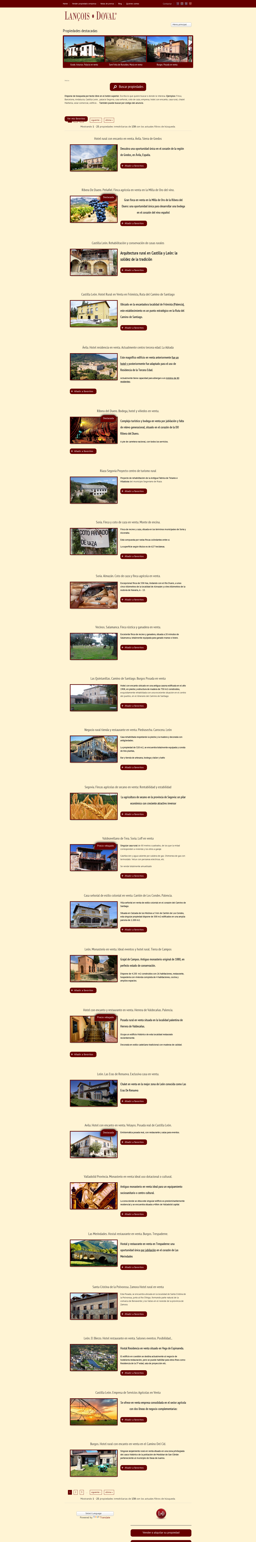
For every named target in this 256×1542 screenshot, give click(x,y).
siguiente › (95, 120)
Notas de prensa (107, 4)
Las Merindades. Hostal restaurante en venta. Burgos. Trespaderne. (128, 1234)
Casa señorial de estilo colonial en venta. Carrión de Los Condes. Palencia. (128, 896)
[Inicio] (91, 16)
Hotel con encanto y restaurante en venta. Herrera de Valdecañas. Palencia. (128, 1010)
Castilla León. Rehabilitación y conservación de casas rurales (128, 243)
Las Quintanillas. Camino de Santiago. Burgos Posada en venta (128, 678)
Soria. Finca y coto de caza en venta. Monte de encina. (128, 522)
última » (109, 120)
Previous (58, 51)
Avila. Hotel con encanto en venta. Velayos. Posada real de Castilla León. (128, 1125)
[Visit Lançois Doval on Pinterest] (190, 4)
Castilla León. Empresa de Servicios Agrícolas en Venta (128, 1393)
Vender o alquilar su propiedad (161, 1533)
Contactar (167, 3)
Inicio (67, 81)
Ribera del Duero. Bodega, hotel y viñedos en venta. (128, 411)
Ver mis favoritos (76, 118)
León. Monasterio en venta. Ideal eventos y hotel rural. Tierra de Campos (128, 949)
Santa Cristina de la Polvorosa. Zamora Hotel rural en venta (128, 1287)
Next (197, 51)
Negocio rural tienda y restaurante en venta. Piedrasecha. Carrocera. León (128, 730)
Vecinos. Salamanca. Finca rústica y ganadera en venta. (128, 627)
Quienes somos (132, 4)
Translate (105, 1517)
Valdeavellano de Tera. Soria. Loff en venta (128, 838)
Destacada (108, 197)
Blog (120, 4)
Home (65, 4)
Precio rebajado (105, 846)
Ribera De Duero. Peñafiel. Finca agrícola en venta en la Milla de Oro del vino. (128, 190)
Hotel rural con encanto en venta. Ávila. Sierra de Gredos (128, 139)
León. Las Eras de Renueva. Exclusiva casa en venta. (128, 1074)
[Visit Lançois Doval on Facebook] (177, 4)
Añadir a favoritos (134, 166)
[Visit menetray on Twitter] (182, 4)
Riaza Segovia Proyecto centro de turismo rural (128, 471)
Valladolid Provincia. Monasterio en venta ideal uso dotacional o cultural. (128, 1177)
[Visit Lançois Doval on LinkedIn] (186, 4)
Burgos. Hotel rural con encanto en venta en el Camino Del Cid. (128, 1444)
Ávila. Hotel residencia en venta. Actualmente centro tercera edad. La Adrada (128, 347)
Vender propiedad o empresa (84, 4)
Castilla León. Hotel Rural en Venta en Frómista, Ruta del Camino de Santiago (128, 294)
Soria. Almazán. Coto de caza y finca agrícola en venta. (128, 576)
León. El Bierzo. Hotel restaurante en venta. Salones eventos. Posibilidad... (128, 1338)
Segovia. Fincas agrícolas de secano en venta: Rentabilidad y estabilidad (128, 787)
